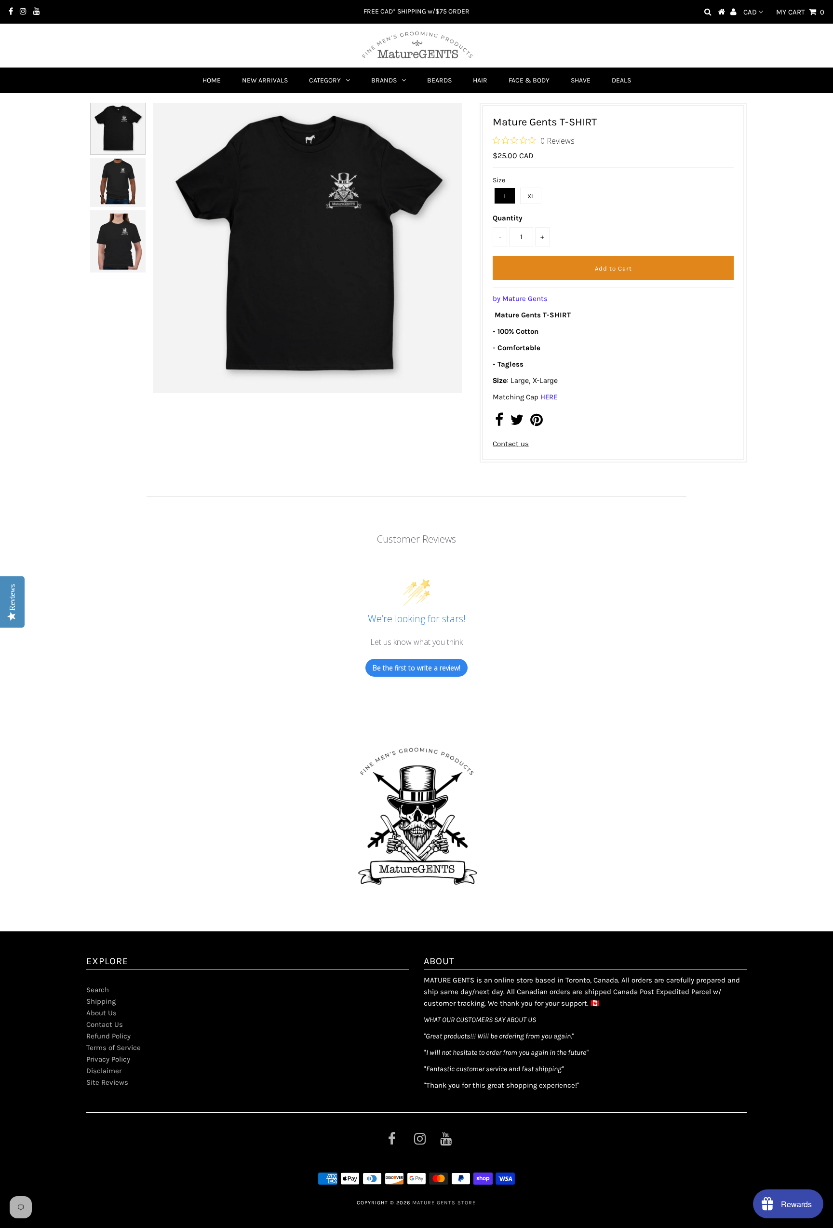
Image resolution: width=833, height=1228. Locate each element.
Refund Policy (108, 1036)
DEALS (621, 80)
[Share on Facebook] (499, 422)
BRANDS (384, 80)
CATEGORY (325, 80)
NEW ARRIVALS (265, 80)
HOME (211, 80)
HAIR (480, 80)
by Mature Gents (520, 298)
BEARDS (439, 80)
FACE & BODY (529, 80)
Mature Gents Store (444, 1203)
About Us (101, 1013)
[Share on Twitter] (517, 422)
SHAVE (581, 80)
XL (530, 196)
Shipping (101, 1001)
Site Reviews (107, 1082)
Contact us (511, 443)
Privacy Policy (108, 1059)
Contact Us (104, 1024)
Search (97, 989)
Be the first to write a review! (416, 667)
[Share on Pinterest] (536, 422)
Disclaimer (103, 1070)
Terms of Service (113, 1047)
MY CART (800, 12)
